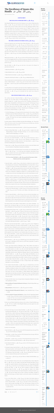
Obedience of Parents (44, 71)
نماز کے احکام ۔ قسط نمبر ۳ (44, 52)
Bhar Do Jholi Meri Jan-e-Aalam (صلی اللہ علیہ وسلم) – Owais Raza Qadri (45, 101)
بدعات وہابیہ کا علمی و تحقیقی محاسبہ (45, 23)
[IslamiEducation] (14, 3)
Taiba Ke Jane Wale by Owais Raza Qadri (45, 111)
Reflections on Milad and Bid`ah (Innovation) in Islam (44, 31)
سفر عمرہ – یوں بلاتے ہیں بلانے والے (44, 82)
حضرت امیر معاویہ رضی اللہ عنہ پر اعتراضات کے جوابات (45, 15)
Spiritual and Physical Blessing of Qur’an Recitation (44, 90)
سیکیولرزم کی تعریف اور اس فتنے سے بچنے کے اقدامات (45, 41)
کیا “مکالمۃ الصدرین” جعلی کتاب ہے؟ (44, 64)
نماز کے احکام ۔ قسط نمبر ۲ (44, 57)
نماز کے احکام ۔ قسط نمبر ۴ (44, 47)
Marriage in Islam (44, 76)
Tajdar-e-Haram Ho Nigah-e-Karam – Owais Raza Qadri (45, 118)
